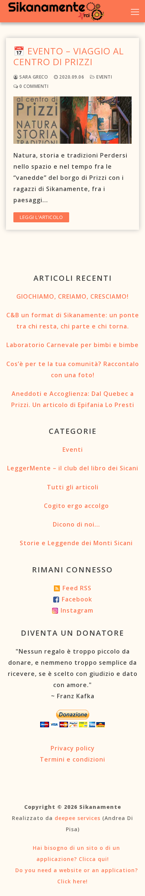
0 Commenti (33, 86)
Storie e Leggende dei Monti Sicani (76, 543)
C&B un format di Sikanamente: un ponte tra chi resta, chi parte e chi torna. (72, 320)
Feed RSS (76, 588)
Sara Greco (33, 77)
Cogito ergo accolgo (76, 506)
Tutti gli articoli (73, 487)
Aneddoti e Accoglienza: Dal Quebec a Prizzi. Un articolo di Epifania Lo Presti (72, 399)
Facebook (77, 599)
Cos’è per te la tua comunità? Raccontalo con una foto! (72, 369)
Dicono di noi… (76, 524)
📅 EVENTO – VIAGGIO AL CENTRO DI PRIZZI (68, 56)
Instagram (77, 610)
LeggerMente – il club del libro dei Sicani (72, 468)
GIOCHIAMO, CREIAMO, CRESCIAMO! (72, 296)
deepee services (77, 818)
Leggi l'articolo (41, 217)
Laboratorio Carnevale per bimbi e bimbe (72, 345)
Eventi (103, 77)
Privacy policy (73, 748)
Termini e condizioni (72, 759)
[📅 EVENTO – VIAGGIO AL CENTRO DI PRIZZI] (72, 120)
